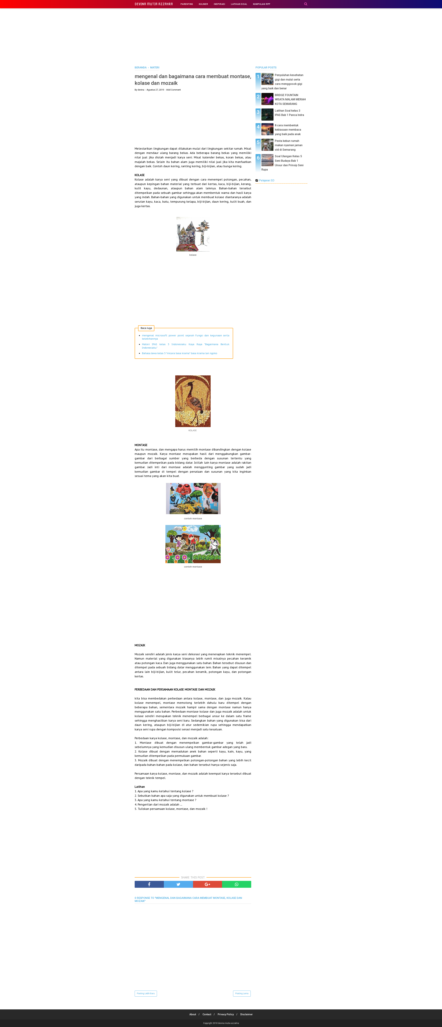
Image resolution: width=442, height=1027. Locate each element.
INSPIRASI (219, 4)
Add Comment (173, 89)
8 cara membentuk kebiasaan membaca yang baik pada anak (288, 130)
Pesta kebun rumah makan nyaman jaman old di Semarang (288, 145)
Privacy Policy (226, 1014)
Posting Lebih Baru (146, 993)
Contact (207, 1014)
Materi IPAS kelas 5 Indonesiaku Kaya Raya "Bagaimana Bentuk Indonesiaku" (185, 346)
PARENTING (187, 4)
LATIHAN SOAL (239, 4)
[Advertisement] (221, 36)
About (192, 1014)
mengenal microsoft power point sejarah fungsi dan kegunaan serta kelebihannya (185, 337)
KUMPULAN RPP (262, 4)
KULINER (203, 4)
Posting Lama (241, 993)
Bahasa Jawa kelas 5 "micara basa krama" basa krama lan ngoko (179, 353)
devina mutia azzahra (154, 4)
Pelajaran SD (266, 180)
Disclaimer (246, 1014)
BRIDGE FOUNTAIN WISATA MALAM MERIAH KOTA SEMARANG (290, 99)
